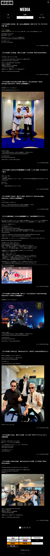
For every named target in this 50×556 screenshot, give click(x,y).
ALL (8, 14)
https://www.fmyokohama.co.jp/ (8, 157)
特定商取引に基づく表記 (25, 550)
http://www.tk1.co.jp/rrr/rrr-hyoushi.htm (10, 60)
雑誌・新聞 (41, 17)
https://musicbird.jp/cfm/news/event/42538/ (11, 240)
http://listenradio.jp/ (6, 451)
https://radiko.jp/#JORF (15, 71)
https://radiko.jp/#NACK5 (15, 363)
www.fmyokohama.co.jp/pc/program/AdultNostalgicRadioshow (15, 153)
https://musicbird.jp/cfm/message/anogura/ (21, 235)
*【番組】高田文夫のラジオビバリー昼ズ (12, 186)
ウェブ (41, 14)
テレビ (8, 17)
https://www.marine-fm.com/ (8, 446)
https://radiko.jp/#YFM (15, 159)
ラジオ (25, 17)
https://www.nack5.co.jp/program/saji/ (10, 359)
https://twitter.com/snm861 (7, 447)
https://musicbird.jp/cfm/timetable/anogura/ (11, 228)
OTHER (25, 14)
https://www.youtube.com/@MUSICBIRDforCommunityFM (27, 234)
